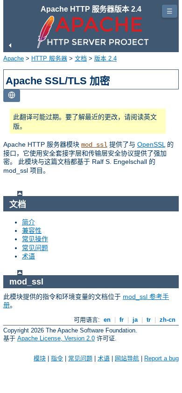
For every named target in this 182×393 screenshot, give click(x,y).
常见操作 (35, 239)
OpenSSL (151, 144)
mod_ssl (94, 145)
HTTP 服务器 (49, 58)
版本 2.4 (105, 58)
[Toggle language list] (11, 95)
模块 (40, 358)
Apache (13, 58)
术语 (28, 256)
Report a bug (161, 358)
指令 (57, 358)
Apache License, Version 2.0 (56, 338)
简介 (28, 222)
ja (135, 319)
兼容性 (32, 230)
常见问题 (35, 247)
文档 (81, 58)
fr (122, 319)
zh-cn (167, 319)
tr (149, 319)
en (107, 319)
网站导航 (127, 358)
